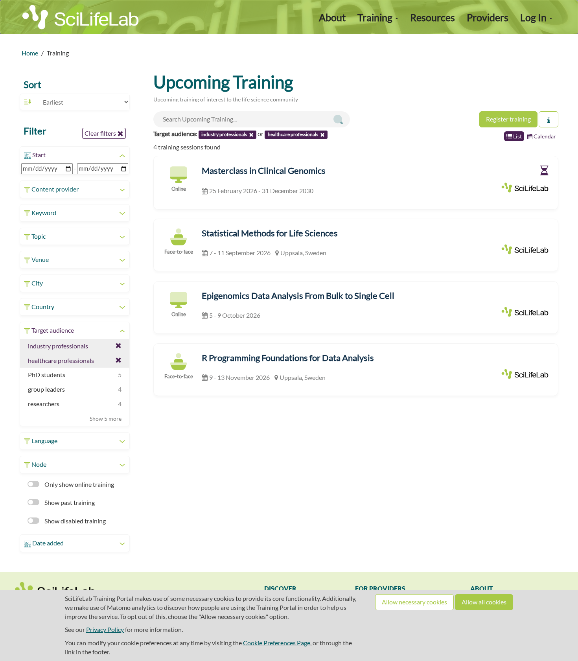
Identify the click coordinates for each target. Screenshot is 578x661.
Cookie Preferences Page (276, 642)
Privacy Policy (105, 629)
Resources (432, 17)
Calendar (544, 136)
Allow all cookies (484, 602)
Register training (508, 119)
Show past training (69, 502)
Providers (487, 17)
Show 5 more (105, 418)
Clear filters (101, 133)
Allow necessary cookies (414, 602)
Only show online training (78, 484)
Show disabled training (74, 521)
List (517, 136)
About (332, 17)
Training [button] (375, 17)
